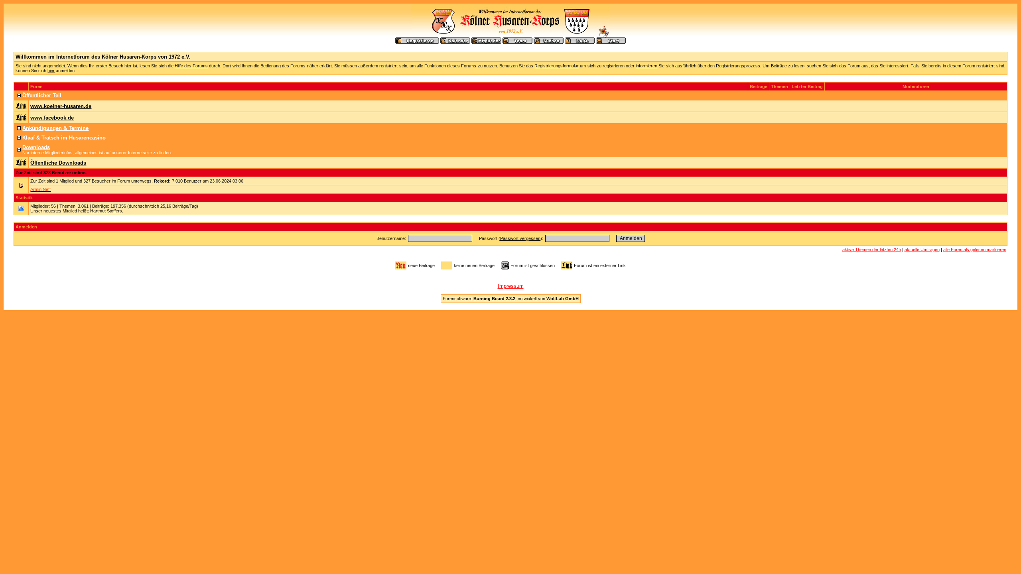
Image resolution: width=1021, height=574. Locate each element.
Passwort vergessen (520, 238)
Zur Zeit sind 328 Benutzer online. (51, 172)
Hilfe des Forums (191, 65)
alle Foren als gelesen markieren (974, 249)
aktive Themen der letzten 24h (871, 249)
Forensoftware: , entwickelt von (511, 298)
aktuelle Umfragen (922, 249)
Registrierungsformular (556, 65)
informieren (646, 65)
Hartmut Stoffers (106, 210)
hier (51, 70)
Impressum (511, 286)
